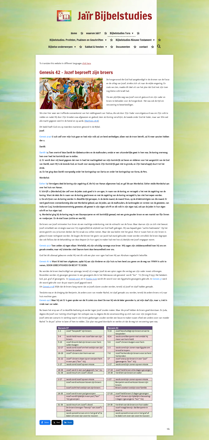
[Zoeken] (159, 46)
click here (86, 63)
